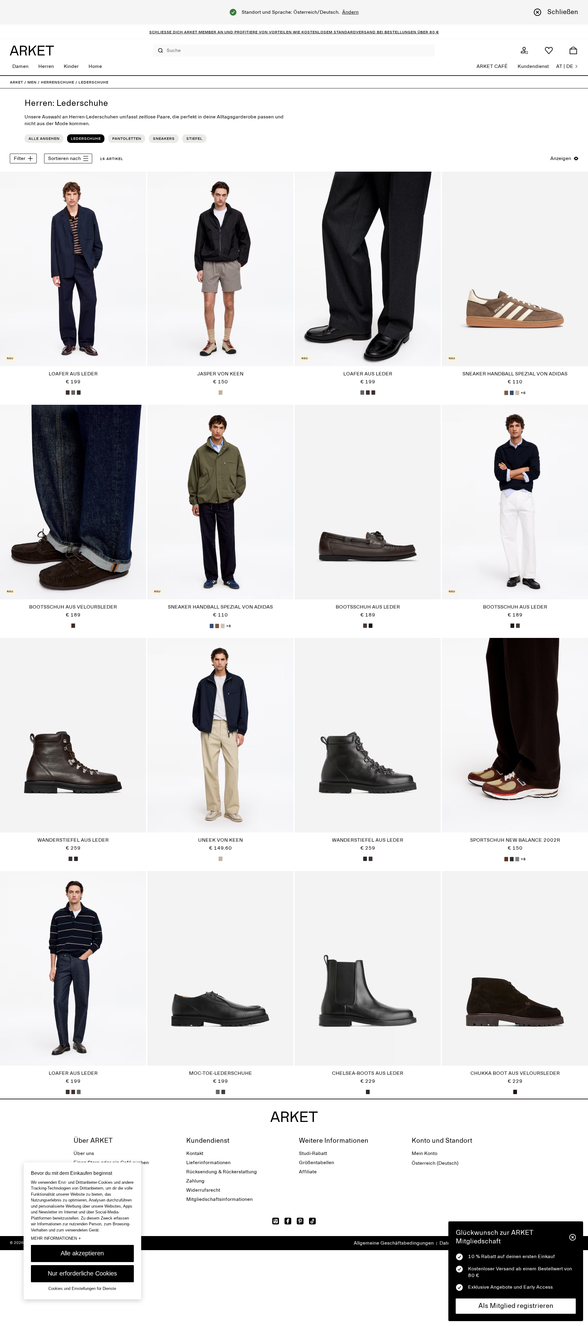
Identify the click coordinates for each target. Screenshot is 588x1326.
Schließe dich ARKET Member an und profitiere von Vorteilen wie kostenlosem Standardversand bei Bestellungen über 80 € (294, 31)
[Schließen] (572, 1237)
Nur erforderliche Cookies (82, 1273)
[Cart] (573, 50)
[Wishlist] (549, 50)
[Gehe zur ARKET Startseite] (32, 50)
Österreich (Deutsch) (435, 1163)
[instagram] (275, 1221)
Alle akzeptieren (82, 1253)
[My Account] (524, 50)
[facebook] (288, 1221)
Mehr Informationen (56, 1238)
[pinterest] (300, 1221)
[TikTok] (312, 1221)
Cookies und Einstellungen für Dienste (82, 1288)
